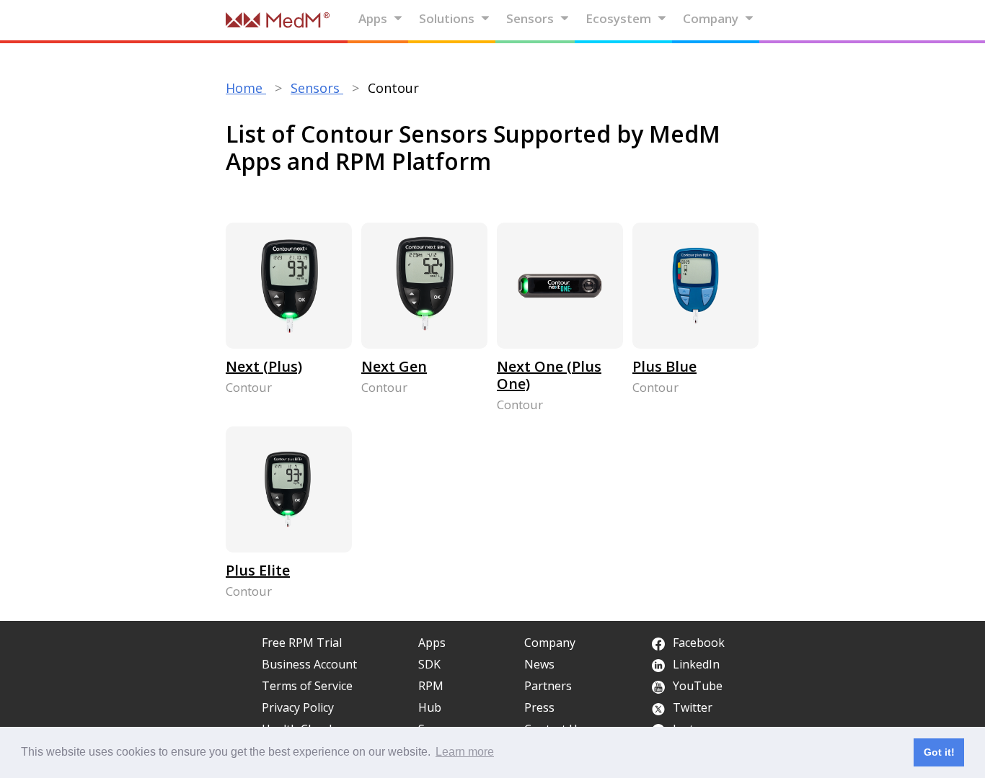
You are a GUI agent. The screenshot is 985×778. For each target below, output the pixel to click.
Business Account (309, 664)
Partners (548, 686)
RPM (430, 686)
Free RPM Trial (302, 642)
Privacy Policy (298, 707)
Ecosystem (618, 18)
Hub (429, 707)
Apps (372, 18)
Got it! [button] (939, 752)
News (539, 664)
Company (710, 18)
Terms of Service (307, 686)
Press (539, 707)
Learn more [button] (465, 752)
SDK (429, 664)
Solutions (446, 18)
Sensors (530, 18)
